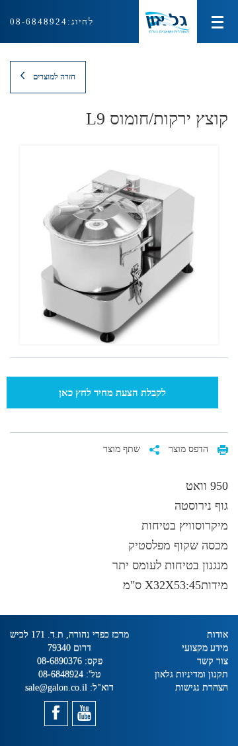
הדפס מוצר (190, 449)
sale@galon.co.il (56, 687)
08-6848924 (38, 21)
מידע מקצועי (205, 648)
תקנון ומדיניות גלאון (191, 674)
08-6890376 (59, 661)
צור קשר (212, 661)
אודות (217, 634)
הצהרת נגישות (201, 687)
